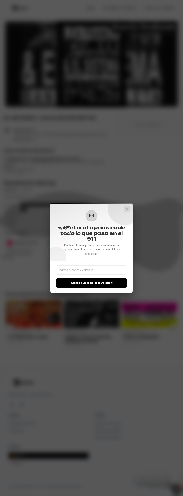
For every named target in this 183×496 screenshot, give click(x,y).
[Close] (127, 209)
